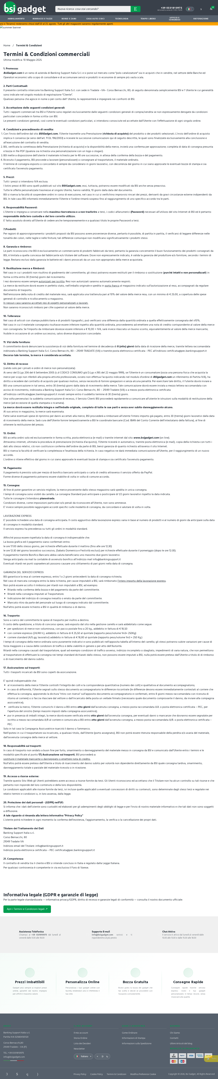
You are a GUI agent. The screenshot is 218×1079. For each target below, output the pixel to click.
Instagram (37, 1074)
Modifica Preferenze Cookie (143, 1074)
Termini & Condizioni (116, 1074)
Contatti (174, 1038)
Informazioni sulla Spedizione (136, 1043)
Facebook (6, 1074)
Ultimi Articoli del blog (181, 1043)
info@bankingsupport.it (107, 559)
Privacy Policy (80, 1074)
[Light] (97, 1056)
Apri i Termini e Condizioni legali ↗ (27, 909)
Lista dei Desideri (82, 1043)
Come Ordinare (129, 1033)
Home (6, 45)
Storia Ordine (80, 1038)
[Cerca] (136, 9)
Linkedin (17, 1074)
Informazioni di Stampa (133, 1038)
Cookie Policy (96, 1074)
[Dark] (107, 1056)
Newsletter (79, 1049)
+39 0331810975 (171, 7)
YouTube (57, 1074)
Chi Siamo (175, 1033)
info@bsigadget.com (14, 1057)
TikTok (47, 1074)
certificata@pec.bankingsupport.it (187, 351)
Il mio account (81, 1033)
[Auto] (102, 1056)
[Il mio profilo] (201, 9)
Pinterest (27, 1074)
